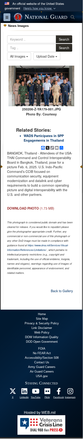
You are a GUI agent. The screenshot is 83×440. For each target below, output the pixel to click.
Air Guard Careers (42, 371)
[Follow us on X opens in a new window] (12, 392)
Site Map (42, 318)
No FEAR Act (42, 353)
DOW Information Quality (41, 337)
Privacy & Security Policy (42, 323)
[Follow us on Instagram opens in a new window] (70, 392)
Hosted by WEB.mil (40, 413)
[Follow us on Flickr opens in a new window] (47, 392)
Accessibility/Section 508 (42, 357)
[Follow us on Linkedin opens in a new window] (24, 392)
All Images (18, 56)
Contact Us (41, 362)
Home (42, 314)
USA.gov (42, 376)
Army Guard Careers (41, 367)
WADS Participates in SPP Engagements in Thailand (44, 138)
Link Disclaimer (41, 328)
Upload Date (45, 56)
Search (64, 39)
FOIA (41, 348)
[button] (40, 8)
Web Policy (41, 332)
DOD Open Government (42, 341)
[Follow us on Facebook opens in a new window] (58, 392)
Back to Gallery (62, 291)
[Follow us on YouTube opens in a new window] (35, 392)
